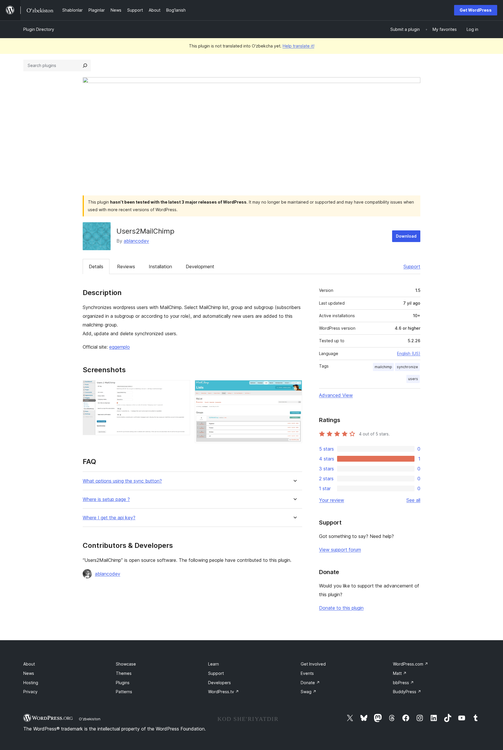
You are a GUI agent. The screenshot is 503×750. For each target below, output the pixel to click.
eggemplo (119, 347)
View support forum (340, 550)
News (28, 673)
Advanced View (336, 395)
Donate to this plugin (341, 608)
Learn (213, 663)
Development (200, 266)
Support (411, 266)
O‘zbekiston (89, 719)
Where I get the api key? (109, 517)
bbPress (403, 682)
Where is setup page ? (106, 499)
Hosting (30, 682)
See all (413, 500)
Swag (308, 691)
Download (406, 236)
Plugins (123, 682)
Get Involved (313, 663)
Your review (331, 500)
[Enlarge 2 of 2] (294, 388)
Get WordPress (476, 10)
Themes (124, 673)
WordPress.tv (223, 691)
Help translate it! (298, 45)
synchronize (407, 367)
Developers (219, 682)
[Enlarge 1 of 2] (182, 388)
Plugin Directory (38, 29)
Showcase (126, 663)
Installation (160, 266)
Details (96, 266)
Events (307, 673)
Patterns (124, 691)
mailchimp (383, 367)
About (29, 663)
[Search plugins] (85, 65)
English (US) (408, 353)
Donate (310, 682)
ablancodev (136, 241)
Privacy (30, 691)
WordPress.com (410, 663)
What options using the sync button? (122, 481)
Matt (400, 673)
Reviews (126, 266)
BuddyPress (407, 691)
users (413, 379)
